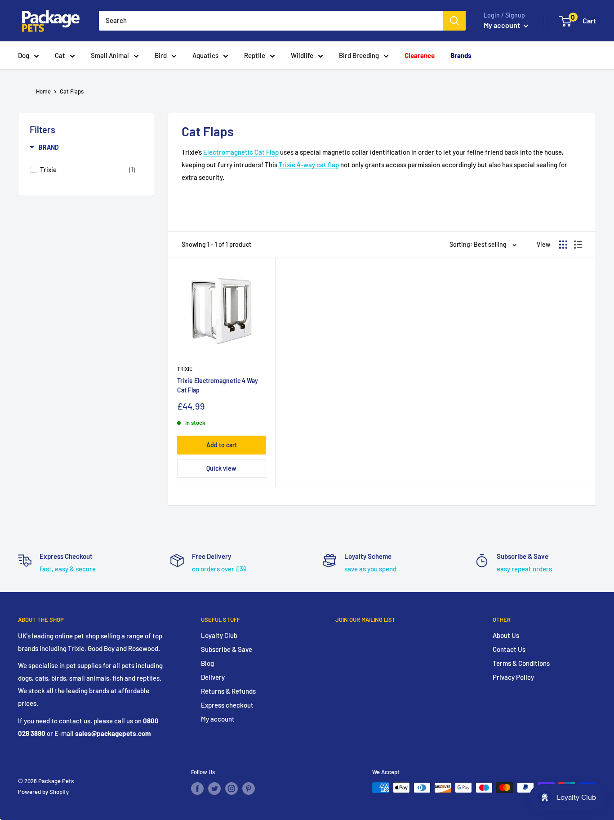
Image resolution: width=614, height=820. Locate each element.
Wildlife (302, 55)
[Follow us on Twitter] (214, 788)
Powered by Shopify (43, 791)
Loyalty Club (219, 635)
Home (43, 91)
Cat (60, 55)
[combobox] (271, 21)
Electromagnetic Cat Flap (241, 152)
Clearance (420, 55)
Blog (207, 663)
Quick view (221, 468)
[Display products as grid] (563, 245)
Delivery (213, 677)
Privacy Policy (513, 677)
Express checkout (227, 705)
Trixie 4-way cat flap (309, 164)
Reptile (254, 55)
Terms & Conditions (521, 663)
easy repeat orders (524, 569)
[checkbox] (87, 169)
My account (502, 25)
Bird (161, 55)
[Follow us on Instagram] (231, 788)
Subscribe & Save (226, 649)
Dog (23, 55)
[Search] (454, 21)
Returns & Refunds (228, 691)
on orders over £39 (219, 569)
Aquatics (205, 55)
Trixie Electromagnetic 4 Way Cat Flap (217, 385)
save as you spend (370, 569)
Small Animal (110, 55)
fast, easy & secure (68, 569)
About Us (506, 635)
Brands (461, 55)
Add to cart (221, 445)
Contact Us (509, 649)
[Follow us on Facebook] (197, 788)
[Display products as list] (578, 245)
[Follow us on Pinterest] (248, 788)
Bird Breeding (359, 55)
